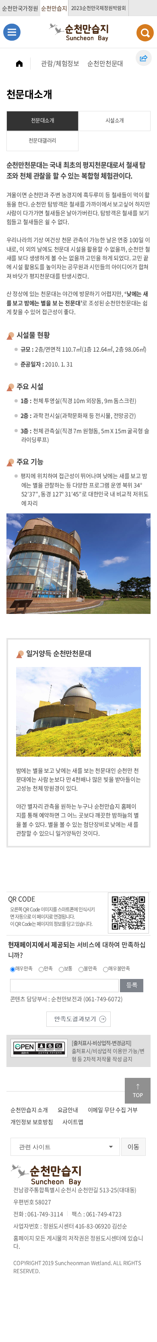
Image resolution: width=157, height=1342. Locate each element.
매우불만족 (119, 968)
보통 (68, 968)
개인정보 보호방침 (31, 1122)
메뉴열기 (12, 32)
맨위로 (138, 1091)
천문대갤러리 (42, 140)
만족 (48, 968)
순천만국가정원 (20, 8)
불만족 (90, 968)
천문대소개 (42, 120)
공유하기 (144, 58)
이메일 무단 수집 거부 (113, 1110)
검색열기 (145, 32)
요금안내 (68, 1110)
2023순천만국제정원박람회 (98, 8)
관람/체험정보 (60, 63)
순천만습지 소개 (29, 1110)
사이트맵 (72, 1122)
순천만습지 (54, 8)
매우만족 (24, 968)
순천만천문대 (105, 63)
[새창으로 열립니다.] (78, 1018)
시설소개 (114, 120)
